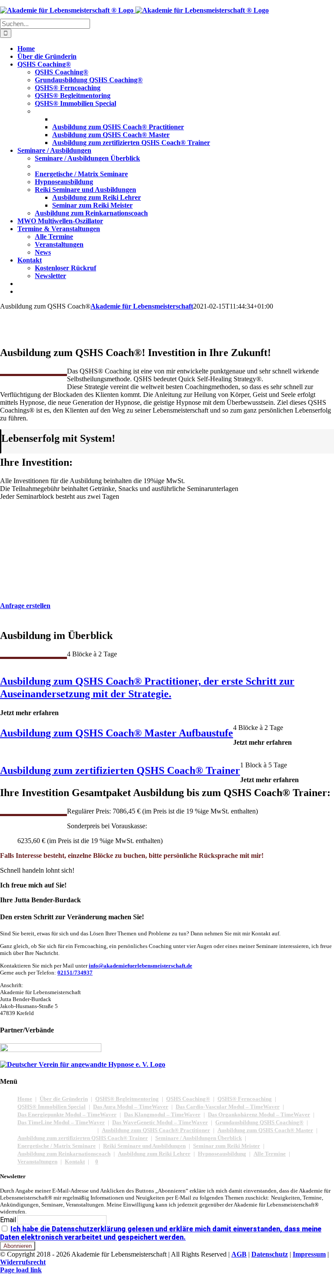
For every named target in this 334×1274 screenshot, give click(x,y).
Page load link (21, 1270)
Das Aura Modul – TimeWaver (130, 1106)
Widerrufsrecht (23, 1262)
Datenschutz (269, 1254)
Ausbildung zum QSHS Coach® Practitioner (156, 1130)
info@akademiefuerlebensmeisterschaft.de (140, 965)
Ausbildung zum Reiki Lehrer (154, 1153)
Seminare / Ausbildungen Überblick (198, 1138)
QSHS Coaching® (188, 1099)
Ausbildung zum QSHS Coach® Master (265, 1130)
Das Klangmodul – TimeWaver (162, 1114)
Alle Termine (270, 1153)
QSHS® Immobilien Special (51, 1106)
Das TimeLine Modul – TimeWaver (61, 1122)
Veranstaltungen (37, 1161)
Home (24, 1099)
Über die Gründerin (64, 1099)
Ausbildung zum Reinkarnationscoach (63, 1153)
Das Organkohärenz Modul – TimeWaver (259, 1114)
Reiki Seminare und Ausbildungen (144, 1146)
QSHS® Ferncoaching (244, 1099)
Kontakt (75, 1161)
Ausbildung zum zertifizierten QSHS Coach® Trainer (82, 1138)
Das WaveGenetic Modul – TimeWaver (160, 1122)
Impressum (309, 1254)
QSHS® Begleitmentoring (127, 1099)
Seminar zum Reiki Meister (226, 1146)
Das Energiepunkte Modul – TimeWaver (67, 1114)
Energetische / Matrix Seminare (56, 1146)
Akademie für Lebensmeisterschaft (141, 306)
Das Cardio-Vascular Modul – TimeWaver (228, 1106)
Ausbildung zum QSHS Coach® (55, 1130)
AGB (239, 1254)
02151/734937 (75, 972)
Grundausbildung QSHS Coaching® (259, 1122)
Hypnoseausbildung (222, 1153)
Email (8, 1220)
